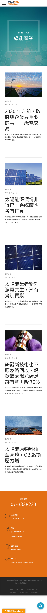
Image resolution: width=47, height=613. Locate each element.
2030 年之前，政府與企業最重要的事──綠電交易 (23, 120)
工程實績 (13, 592)
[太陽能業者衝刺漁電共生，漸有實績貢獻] (23, 257)
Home (20, 33)
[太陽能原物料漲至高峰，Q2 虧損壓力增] (23, 425)
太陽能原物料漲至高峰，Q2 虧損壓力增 (23, 454)
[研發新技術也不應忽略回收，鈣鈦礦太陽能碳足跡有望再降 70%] (23, 340)
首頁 (11, 589)
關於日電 (20, 589)
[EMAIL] (7, 559)
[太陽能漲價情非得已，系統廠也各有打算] (23, 174)
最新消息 (8, 101)
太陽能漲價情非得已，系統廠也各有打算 (22, 205)
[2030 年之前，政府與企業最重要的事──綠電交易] (23, 84)
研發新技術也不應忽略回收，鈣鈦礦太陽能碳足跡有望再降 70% (22, 373)
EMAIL (13, 558)
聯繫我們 (34, 592)
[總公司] (7, 529)
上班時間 (14, 515)
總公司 (13, 528)
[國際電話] (7, 546)
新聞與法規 (23, 592)
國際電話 (14, 545)
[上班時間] (7, 516)
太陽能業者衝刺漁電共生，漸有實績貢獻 (22, 289)
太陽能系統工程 (32, 589)
